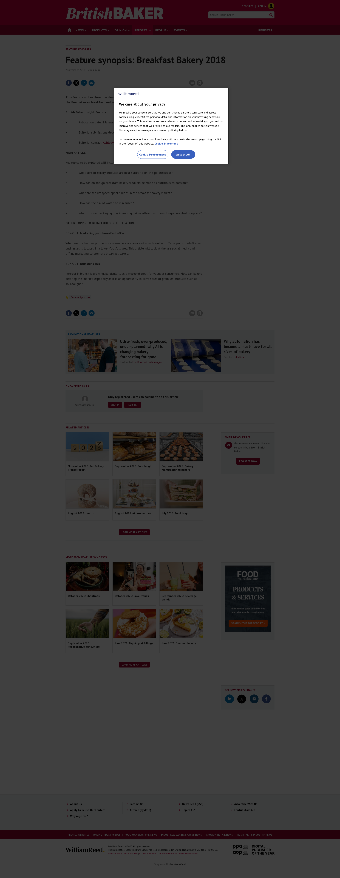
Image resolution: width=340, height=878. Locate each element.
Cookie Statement (166, 143)
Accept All (183, 154)
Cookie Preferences (152, 154)
